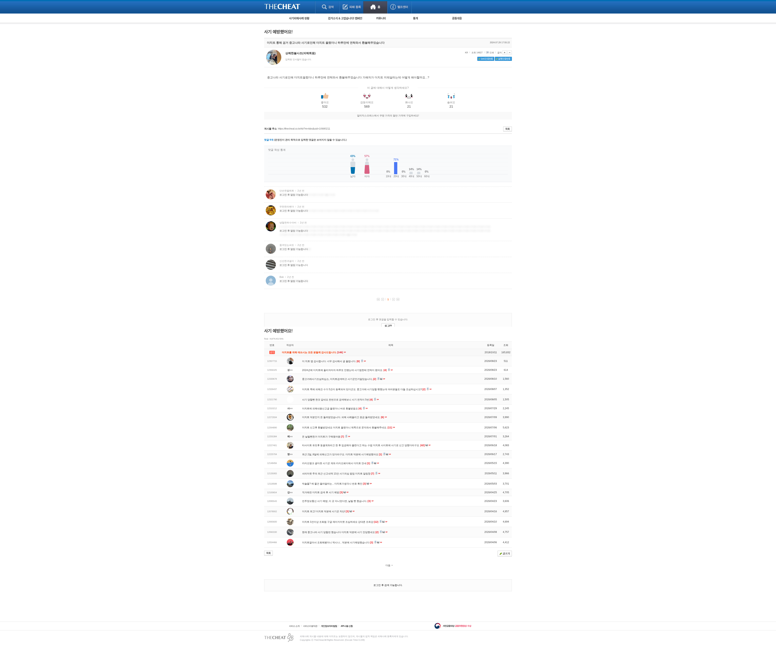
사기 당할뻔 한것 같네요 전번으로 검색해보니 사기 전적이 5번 (337, 399)
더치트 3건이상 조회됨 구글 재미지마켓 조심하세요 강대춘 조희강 (340, 522)
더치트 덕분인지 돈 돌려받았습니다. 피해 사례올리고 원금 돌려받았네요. (343, 417)
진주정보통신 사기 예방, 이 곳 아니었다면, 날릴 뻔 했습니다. (336, 501)
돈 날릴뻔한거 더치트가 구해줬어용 (323, 436)
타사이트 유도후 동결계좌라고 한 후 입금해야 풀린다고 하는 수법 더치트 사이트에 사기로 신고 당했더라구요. (363, 445)
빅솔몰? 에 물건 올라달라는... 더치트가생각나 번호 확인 (334, 483)
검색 (327, 7)
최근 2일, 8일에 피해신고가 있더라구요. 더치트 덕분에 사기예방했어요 (342, 454)
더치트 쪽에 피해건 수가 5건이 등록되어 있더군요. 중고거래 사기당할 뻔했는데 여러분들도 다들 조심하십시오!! (363, 389)
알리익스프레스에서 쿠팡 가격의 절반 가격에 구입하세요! (388, 115)
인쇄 (491, 52)
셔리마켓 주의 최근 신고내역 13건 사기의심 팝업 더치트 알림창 (338, 473)
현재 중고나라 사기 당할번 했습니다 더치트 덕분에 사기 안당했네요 (340, 532)
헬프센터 (399, 7)
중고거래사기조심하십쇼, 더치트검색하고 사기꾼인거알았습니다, (339, 379)
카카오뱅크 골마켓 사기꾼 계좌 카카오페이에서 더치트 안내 (336, 463)
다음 (388, 565)
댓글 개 (268, 139)
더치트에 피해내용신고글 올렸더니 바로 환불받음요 (332, 408)
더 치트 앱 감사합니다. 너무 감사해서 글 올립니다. (331, 361)
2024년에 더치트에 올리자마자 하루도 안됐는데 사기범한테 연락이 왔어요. (344, 370)
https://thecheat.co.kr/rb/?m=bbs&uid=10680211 (304, 128)
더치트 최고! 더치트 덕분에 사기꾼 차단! (325, 511)
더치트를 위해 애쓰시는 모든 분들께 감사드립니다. (313, 352)
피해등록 (351, 7)
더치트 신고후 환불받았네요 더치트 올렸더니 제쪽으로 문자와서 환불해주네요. (347, 427)
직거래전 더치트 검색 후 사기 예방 (322, 492)
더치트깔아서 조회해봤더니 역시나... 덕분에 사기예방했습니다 (337, 542)
